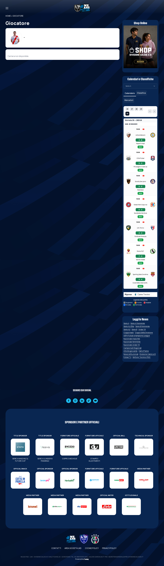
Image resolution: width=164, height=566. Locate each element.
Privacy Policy (109, 548)
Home (8, 16)
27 (132, 109)
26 (127, 109)
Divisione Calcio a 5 (148, 354)
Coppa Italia (129, 332)
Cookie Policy (92, 548)
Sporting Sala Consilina (140, 274)
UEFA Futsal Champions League (137, 335)
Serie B (134, 329)
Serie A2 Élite (129, 326)
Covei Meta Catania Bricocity (140, 283)
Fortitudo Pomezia (140, 236)
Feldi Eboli (140, 190)
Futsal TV (127, 357)
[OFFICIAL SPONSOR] (45, 480)
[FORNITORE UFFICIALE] (69, 447)
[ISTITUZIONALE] (131, 506)
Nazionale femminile (132, 341)
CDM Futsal (140, 158)
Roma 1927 (140, 251)
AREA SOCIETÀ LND (72, 548)
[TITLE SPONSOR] (20, 447)
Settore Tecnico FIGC (141, 357)
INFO (140, 147)
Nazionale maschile (132, 338)
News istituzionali (131, 354)
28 (136, 109)
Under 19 (142, 329)
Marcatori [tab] (129, 100)
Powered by (79, 559)
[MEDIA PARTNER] (143, 480)
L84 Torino (140, 228)
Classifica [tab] (141, 93)
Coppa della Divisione (144, 332)
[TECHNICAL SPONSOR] (143, 447)
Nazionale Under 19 (132, 345)
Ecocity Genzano (140, 181)
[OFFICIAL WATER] (106, 506)
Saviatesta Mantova (140, 213)
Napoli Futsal (140, 143)
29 (141, 109)
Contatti (56, 548)
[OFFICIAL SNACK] (20, 480)
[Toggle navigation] (7, 8)
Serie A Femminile (138, 323)
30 (127, 114)
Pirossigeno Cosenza (140, 167)
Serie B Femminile (142, 326)
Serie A (126, 323)
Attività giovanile (130, 351)
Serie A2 (127, 329)
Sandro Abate (140, 260)
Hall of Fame (144, 351)
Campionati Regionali (132, 348)
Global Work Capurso (140, 205)
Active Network (140, 135)
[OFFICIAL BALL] (119, 447)
